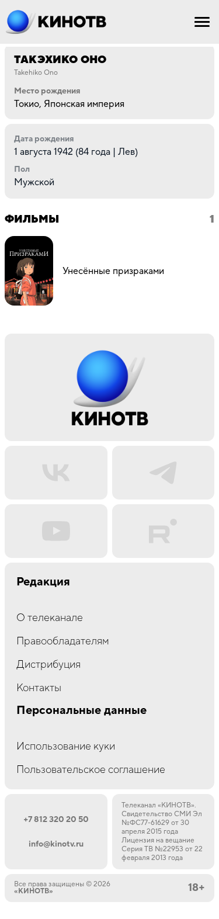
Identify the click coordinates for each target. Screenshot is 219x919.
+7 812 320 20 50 (56, 819)
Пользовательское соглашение (90, 769)
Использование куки (65, 746)
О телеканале (49, 617)
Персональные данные (81, 710)
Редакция (43, 582)
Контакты (38, 687)
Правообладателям (62, 641)
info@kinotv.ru (56, 844)
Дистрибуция (48, 664)
